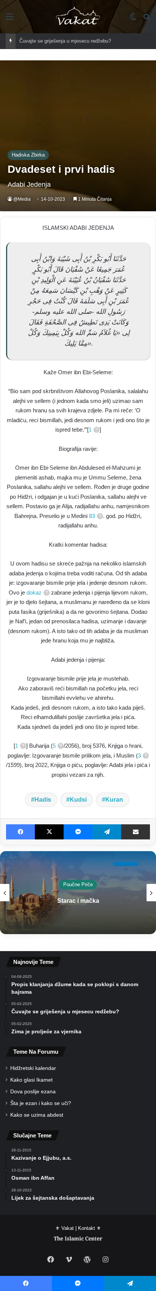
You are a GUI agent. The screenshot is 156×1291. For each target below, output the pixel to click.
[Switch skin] (133, 19)
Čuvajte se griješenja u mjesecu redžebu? (65, 41)
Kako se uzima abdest (36, 1115)
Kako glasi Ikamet (31, 1080)
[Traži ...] (146, 19)
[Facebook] (20, 831)
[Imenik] (9, 19)
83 (92, 516)
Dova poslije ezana (33, 1091)
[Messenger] (78, 831)
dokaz (34, 592)
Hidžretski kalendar (33, 1068)
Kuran (114, 799)
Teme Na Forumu (35, 1051)
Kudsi (78, 799)
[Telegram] (106, 831)
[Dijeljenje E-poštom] (135, 831)
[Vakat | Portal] (78, 16)
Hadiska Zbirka (28, 155)
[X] (49, 831)
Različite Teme (80, 884)
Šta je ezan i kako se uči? (40, 1103)
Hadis (42, 799)
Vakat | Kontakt (78, 1228)
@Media (22, 199)
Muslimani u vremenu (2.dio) (80, 901)
